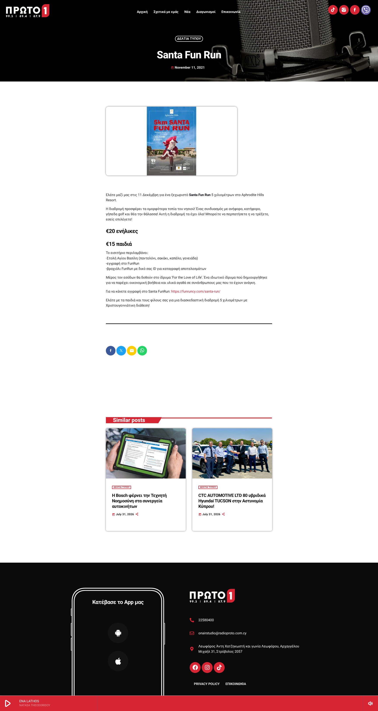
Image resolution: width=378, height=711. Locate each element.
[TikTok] (333, 10)
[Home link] (27, 10)
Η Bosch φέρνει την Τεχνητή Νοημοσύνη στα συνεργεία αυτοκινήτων (139, 501)
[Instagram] (344, 10)
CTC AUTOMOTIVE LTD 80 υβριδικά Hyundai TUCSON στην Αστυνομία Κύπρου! (232, 501)
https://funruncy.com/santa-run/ (195, 291)
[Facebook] (355, 10)
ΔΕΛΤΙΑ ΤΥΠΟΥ (189, 39)
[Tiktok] (219, 667)
